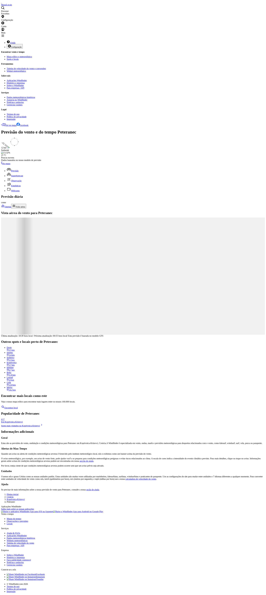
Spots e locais (13, 59)
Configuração (16, 47)
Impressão (11, 119)
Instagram (40, 577)
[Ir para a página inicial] (1, 2)
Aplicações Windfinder (17, 80)
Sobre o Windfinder (15, 85)
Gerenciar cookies (14, 105)
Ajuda (12, 43)
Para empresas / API (15, 88)
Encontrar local (11, 408)
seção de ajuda (92, 489)
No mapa (6, 163)
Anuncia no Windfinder (17, 100)
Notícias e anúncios (15, 102)
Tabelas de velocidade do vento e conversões (26, 68)
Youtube (40, 579)
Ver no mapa (10, 125)
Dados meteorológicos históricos (21, 97)
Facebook (24, 125)
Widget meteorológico (16, 71)
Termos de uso (13, 114)
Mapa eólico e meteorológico (19, 56)
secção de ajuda (86, 461)
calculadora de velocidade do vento (140, 479)
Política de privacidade (16, 117)
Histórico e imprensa (16, 83)
